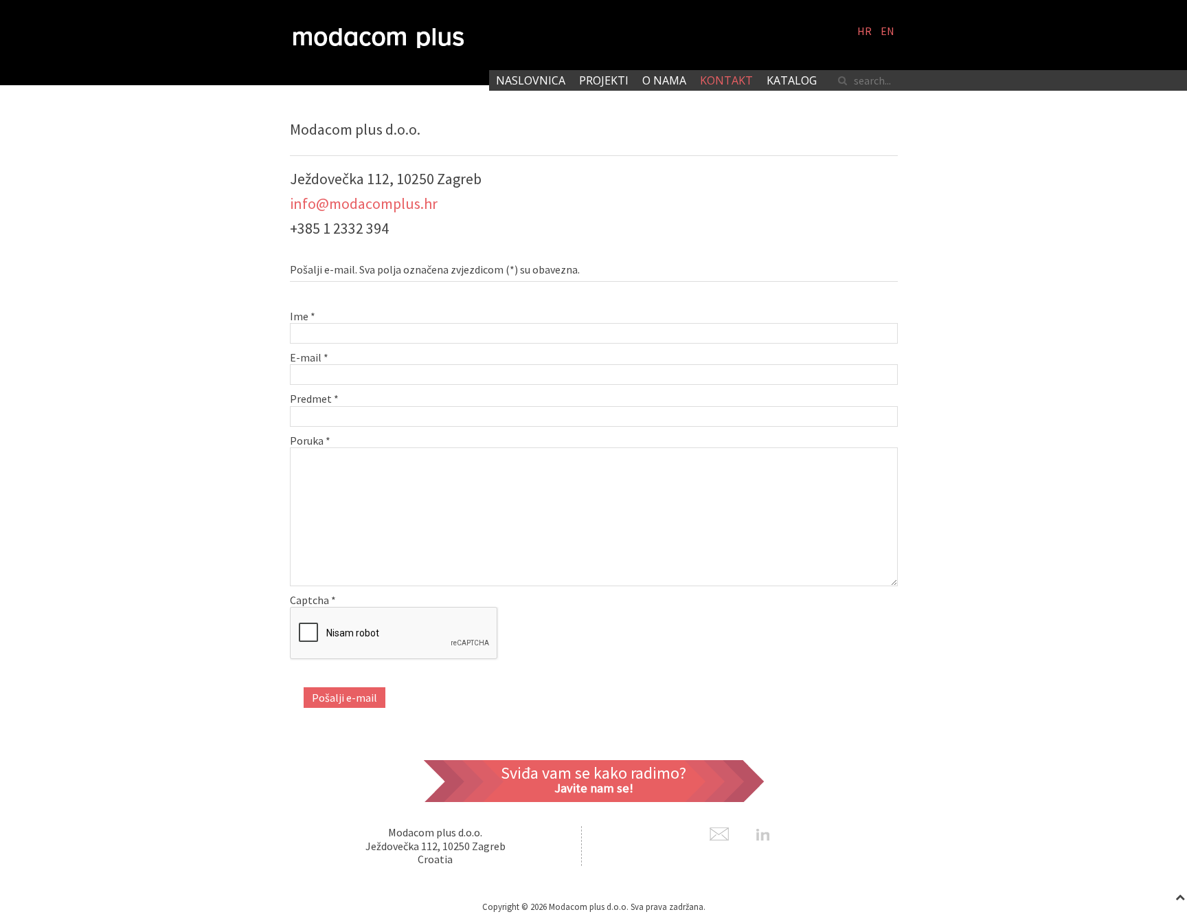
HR (865, 31)
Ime (302, 316)
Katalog (792, 80)
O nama (664, 80)
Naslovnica (530, 80)
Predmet (314, 398)
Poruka (310, 440)
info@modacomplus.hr (364, 203)
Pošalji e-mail (344, 697)
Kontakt (726, 80)
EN (887, 31)
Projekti (604, 80)
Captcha (313, 600)
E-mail (309, 357)
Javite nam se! (593, 788)
